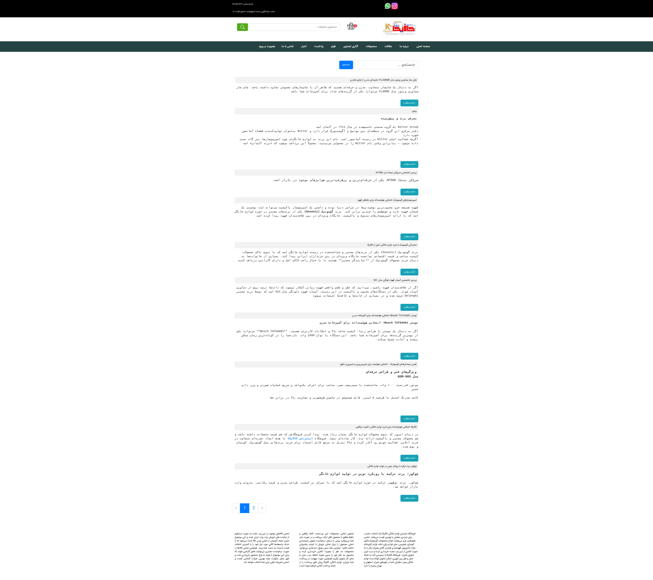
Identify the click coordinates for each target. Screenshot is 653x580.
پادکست (318, 46)
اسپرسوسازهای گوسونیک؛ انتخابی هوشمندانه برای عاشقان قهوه (387, 200)
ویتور (414, 111)
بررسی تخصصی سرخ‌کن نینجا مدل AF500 (396, 173)
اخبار (303, 46)
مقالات (388, 46)
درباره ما (404, 46)
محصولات (371, 46)
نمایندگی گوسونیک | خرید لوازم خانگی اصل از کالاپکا (392, 245)
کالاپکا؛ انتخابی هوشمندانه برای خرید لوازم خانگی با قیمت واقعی (386, 427)
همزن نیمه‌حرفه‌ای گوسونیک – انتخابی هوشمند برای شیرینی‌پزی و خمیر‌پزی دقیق (378, 364)
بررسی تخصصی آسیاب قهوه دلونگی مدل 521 (395, 280)
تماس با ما (288, 46)
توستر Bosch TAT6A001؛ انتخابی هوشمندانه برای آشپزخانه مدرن (384, 316)
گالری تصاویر (351, 46)
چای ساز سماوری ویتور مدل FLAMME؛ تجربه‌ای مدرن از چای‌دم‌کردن (383, 80)
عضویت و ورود (267, 46)
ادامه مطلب (409, 103)
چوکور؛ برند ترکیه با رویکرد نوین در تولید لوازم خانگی (392, 466)
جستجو (346, 65)
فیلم (333, 46)
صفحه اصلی (423, 46)
